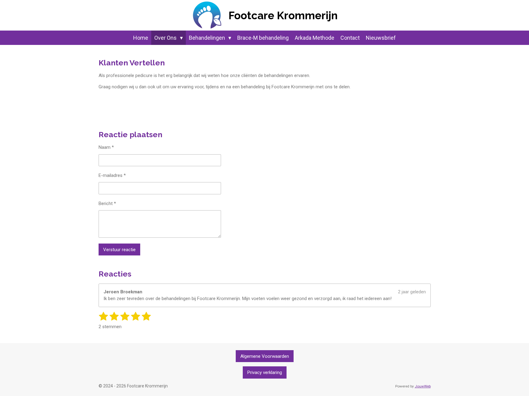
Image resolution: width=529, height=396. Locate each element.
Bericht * (107, 203)
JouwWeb (423, 386)
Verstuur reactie (119, 249)
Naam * (106, 147)
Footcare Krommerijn (283, 15)
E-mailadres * (112, 175)
